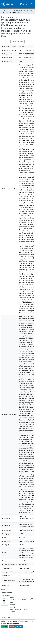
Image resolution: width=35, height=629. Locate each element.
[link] (32, 598)
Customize (19, 626)
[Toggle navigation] (31, 4)
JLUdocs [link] (10, 10)
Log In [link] (25, 4)
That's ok (4, 626)
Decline (12, 626)
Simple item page (17, 41)
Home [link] (3, 10)
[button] (7, 4)
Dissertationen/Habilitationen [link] (25, 10)
